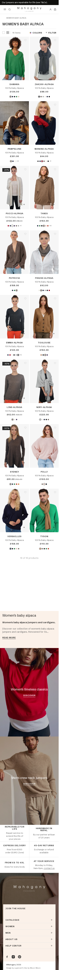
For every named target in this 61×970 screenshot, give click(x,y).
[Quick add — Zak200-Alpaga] (53, 75)
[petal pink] (18, 96)
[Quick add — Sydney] (24, 462)
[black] (14, 96)
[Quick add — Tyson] (53, 527)
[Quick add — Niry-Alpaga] (53, 398)
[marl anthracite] (39, 96)
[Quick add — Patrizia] (24, 269)
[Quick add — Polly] (53, 462)
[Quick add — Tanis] (53, 204)
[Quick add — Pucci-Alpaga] (24, 204)
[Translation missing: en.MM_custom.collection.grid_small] (7, 32)
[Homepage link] (29, 9)
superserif (18, 968)
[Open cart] (55, 9)
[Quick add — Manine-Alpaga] (53, 139)
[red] (42, 161)
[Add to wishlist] (25, 40)
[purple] (14, 225)
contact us (49, 868)
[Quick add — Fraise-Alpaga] (53, 269)
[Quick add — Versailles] (24, 527)
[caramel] (41, 355)
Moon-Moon (35, 968)
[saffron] (18, 484)
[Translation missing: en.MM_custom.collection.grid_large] (3, 32)
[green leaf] (16, 96)
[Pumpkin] (47, 225)
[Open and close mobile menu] (4, 9)
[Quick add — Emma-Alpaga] (24, 333)
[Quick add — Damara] (24, 75)
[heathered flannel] (43, 96)
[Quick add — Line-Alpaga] (24, 398)
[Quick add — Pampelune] (24, 139)
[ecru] (45, 96)
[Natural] (10, 96)
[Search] (9, 9)
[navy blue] (12, 96)
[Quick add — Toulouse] (53, 333)
